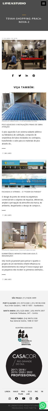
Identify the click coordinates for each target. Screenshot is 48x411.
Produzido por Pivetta (24, 408)
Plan (20, 394)
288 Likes (7, 279)
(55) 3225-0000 (22, 311)
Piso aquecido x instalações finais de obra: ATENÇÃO (22, 125)
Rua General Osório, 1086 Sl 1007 (24, 321)
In (42, 391)
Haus (15, 391)
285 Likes (7, 153)
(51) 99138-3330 (38, 303)
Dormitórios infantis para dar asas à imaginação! (19, 254)
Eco (30, 391)
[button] (42, 405)
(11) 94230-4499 (29, 298)
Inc (36, 391)
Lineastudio (14, 121)
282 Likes (7, 215)
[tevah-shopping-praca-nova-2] (13, 75)
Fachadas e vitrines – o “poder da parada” (22, 192)
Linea (7, 391)
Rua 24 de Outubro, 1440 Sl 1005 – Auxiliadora (24, 305)
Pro (23, 391)
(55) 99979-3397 (38, 311)
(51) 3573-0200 (23, 303)
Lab (28, 394)
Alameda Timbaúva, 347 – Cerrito (24, 313)
